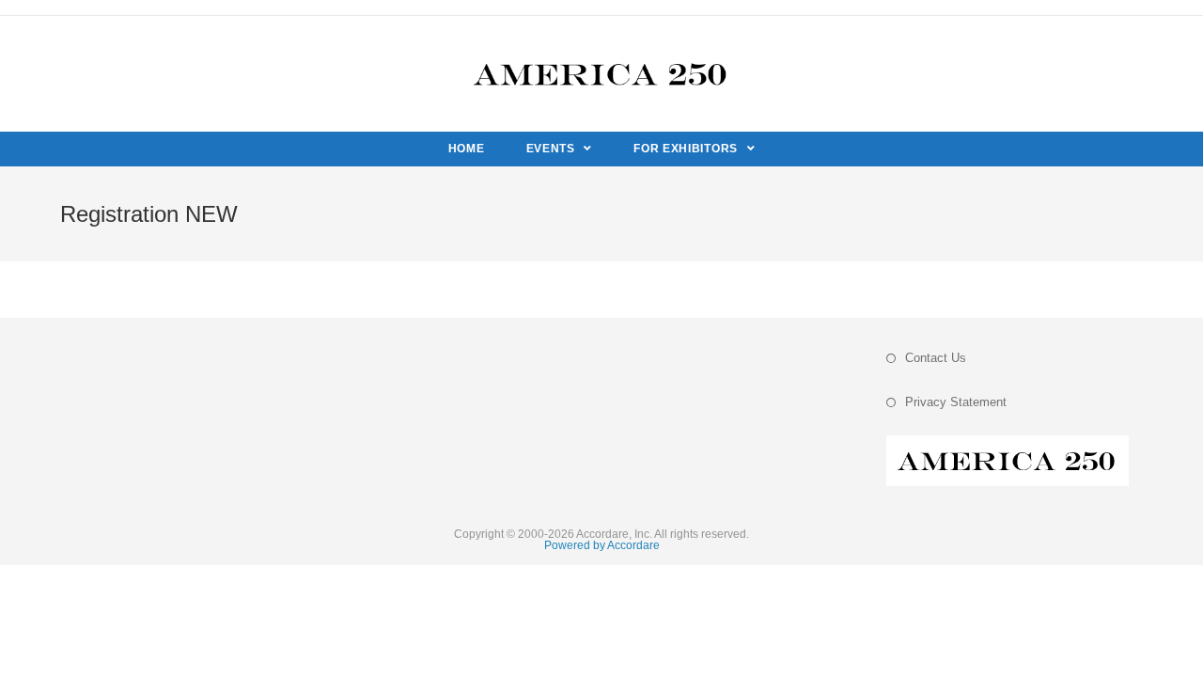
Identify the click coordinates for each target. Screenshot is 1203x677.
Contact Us (935, 358)
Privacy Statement (956, 402)
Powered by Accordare (602, 545)
